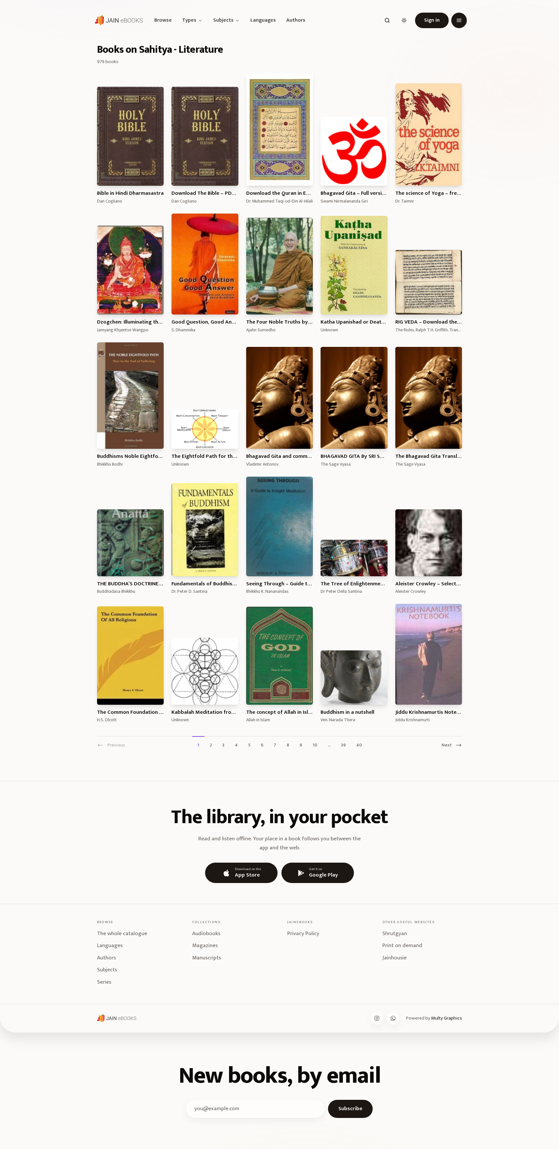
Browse (163, 20)
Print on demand (402, 945)
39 (343, 744)
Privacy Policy (303, 933)
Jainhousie (394, 957)
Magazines (205, 945)
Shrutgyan (394, 933)
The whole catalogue (122, 933)
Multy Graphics (446, 1018)
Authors (295, 20)
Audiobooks (206, 933)
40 (359, 744)
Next (447, 744)
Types (189, 20)
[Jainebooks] (117, 20)
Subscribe (350, 1108)
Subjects (223, 20)
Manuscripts (206, 957)
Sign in (432, 20)
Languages (263, 20)
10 (314, 744)
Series (104, 982)
